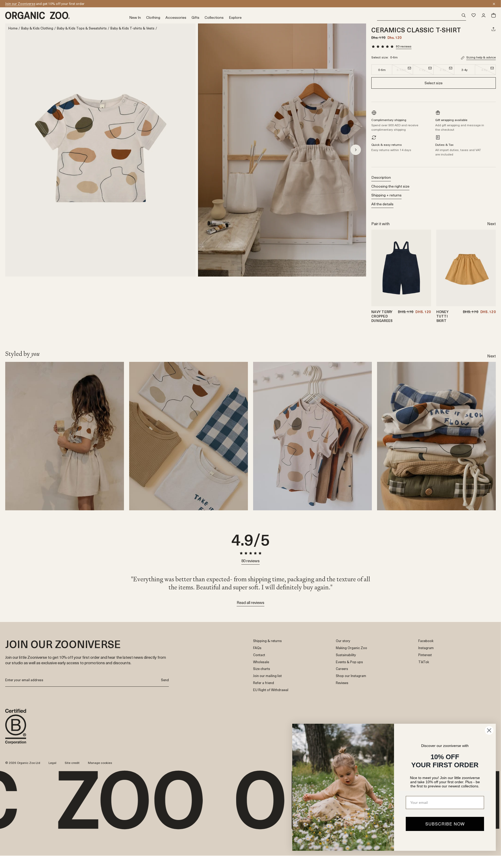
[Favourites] (473, 15)
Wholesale (261, 662)
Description (381, 177)
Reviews (342, 683)
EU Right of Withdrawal (270, 690)
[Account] (483, 15)
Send (165, 679)
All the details (382, 204)
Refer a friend (263, 683)
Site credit (72, 762)
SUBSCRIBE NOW (445, 824)
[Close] (494, 4)
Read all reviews (250, 602)
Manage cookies (100, 762)
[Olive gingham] (490, 247)
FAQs (257, 648)
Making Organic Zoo (351, 648)
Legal (52, 762)
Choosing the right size (390, 186)
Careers (342, 669)
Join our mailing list (267, 676)
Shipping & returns (267, 641)
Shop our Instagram (351, 676)
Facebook (425, 641)
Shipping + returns (386, 195)
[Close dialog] (489, 730)
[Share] (493, 29)
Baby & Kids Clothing (37, 28)
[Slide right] (355, 150)
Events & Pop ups (349, 662)
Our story (343, 641)
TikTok (423, 662)
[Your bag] (493, 15)
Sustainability (346, 655)
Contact (259, 655)
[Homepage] (67, 15)
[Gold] (490, 241)
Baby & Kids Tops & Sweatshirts (82, 28)
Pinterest (425, 655)
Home (12, 28)
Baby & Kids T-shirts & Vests (132, 28)
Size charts (261, 669)
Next (491, 223)
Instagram (426, 648)
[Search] (421, 15)
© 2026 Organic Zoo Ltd (22, 763)
